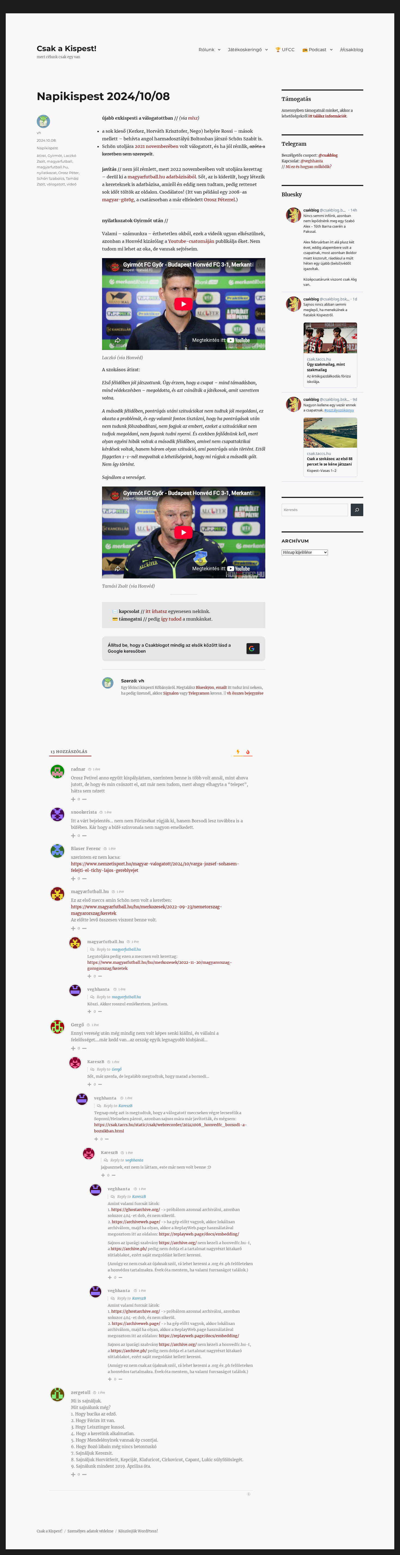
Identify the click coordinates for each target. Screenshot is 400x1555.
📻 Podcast (314, 49)
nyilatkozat (47, 173)
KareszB (125, 1106)
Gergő (116, 1069)
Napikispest (47, 148)
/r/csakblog (351, 49)
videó (71, 184)
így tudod (171, 619)
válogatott (56, 184)
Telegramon (199, 693)
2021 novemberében (157, 146)
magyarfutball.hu (52, 167)
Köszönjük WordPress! (138, 1531)
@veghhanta (311, 161)
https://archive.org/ (178, 1242)
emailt (221, 687)
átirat (41, 155)
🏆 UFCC (285, 49)
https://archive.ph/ (129, 1248)
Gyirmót (55, 155)
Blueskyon (205, 687)
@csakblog (328, 155)
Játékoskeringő (245, 49)
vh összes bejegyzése (245, 693)
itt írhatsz (156, 611)
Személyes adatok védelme (90, 1531)
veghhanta (98, 989)
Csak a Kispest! (66, 48)
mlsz (193, 118)
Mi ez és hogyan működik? (308, 167)
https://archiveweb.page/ (136, 1221)
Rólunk (206, 49)
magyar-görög (118, 199)
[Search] (357, 510)
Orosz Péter (68, 173)
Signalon (171, 693)
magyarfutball (59, 161)
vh (39, 133)
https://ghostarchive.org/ (135, 1209)
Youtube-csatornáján (191, 241)
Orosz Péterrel (219, 199)
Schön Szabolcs (50, 178)
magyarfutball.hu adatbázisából (162, 176)
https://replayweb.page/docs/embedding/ (199, 1234)
